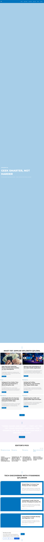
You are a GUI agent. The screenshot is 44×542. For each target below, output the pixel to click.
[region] (11, 535)
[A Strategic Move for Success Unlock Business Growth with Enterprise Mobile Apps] (3, 395)
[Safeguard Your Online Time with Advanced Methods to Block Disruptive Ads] (1, 379)
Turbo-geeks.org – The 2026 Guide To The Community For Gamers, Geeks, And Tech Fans (16, 459)
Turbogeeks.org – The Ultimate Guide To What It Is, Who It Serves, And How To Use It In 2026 (6, 459)
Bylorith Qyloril (4, 370)
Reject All (11, 538)
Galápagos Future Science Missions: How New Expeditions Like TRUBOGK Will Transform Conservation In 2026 (38, 460)
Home (21, 1)
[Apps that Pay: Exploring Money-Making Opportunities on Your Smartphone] (11, 358)
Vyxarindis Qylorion (25, 508)
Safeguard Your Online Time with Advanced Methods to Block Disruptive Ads (10, 384)
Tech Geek (30, 1)
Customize (5, 538)
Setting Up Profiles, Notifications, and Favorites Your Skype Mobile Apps (32, 384)
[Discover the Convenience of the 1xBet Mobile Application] (33, 358)
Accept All (17, 538)
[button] (42, 448)
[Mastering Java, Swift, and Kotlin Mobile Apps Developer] (24, 395)
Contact (41, 1)
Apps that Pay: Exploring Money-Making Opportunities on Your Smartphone (10, 368)
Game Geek (25, 1)
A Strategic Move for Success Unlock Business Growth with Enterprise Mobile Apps (10, 399)
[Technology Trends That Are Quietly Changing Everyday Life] (11, 503)
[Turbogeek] (3, 1)
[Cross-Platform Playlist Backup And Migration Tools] (11, 519)
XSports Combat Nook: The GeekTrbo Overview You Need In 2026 (27, 458)
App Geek (34, 1)
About (38, 1)
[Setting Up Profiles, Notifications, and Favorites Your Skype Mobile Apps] (25, 379)
